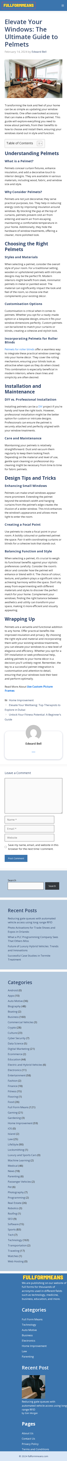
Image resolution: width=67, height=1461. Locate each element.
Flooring (13, 1096)
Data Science (15, 1043)
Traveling (13, 1250)
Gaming (13, 1112)
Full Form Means (18, 1107)
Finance (12, 1086)
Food (11, 1102)
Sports (12, 1229)
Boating (12, 1011)
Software (13, 1224)
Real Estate (14, 1203)
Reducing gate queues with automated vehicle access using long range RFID (44, 1405)
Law (10, 1139)
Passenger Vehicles (19, 1181)
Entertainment (17, 1075)
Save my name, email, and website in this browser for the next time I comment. (33, 847)
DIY (40, 406)
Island (11, 1134)
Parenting (14, 1176)
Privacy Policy (30, 1444)
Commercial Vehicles (20, 1022)
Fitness (12, 1091)
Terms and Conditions (35, 1449)
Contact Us (28, 1438)
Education (14, 1059)
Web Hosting (16, 1261)
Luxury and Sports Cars (22, 1155)
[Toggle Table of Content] (38, 143)
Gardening (14, 1118)
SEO (10, 1219)
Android (13, 990)
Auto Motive (15, 1001)
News (11, 1171)
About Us (27, 1433)
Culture (12, 1033)
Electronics (14, 1070)
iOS (10, 1128)
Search (12, 880)
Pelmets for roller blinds (19, 349)
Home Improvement (21, 700)
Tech (11, 1235)
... (33, 750)
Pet (10, 1187)
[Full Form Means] (19, 5)
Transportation (17, 1245)
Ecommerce (15, 1054)
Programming (16, 1197)
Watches (13, 1256)
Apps (11, 995)
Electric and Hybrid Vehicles (25, 1064)
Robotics (13, 1208)
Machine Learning (19, 1160)
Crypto (12, 1027)
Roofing (12, 1213)
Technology (15, 1240)
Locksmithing (16, 1150)
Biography (14, 1006)
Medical (13, 1165)
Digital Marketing (18, 1049)
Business (13, 1017)
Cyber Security (17, 1038)
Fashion (12, 1080)
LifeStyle (13, 1144)
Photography (16, 1192)
